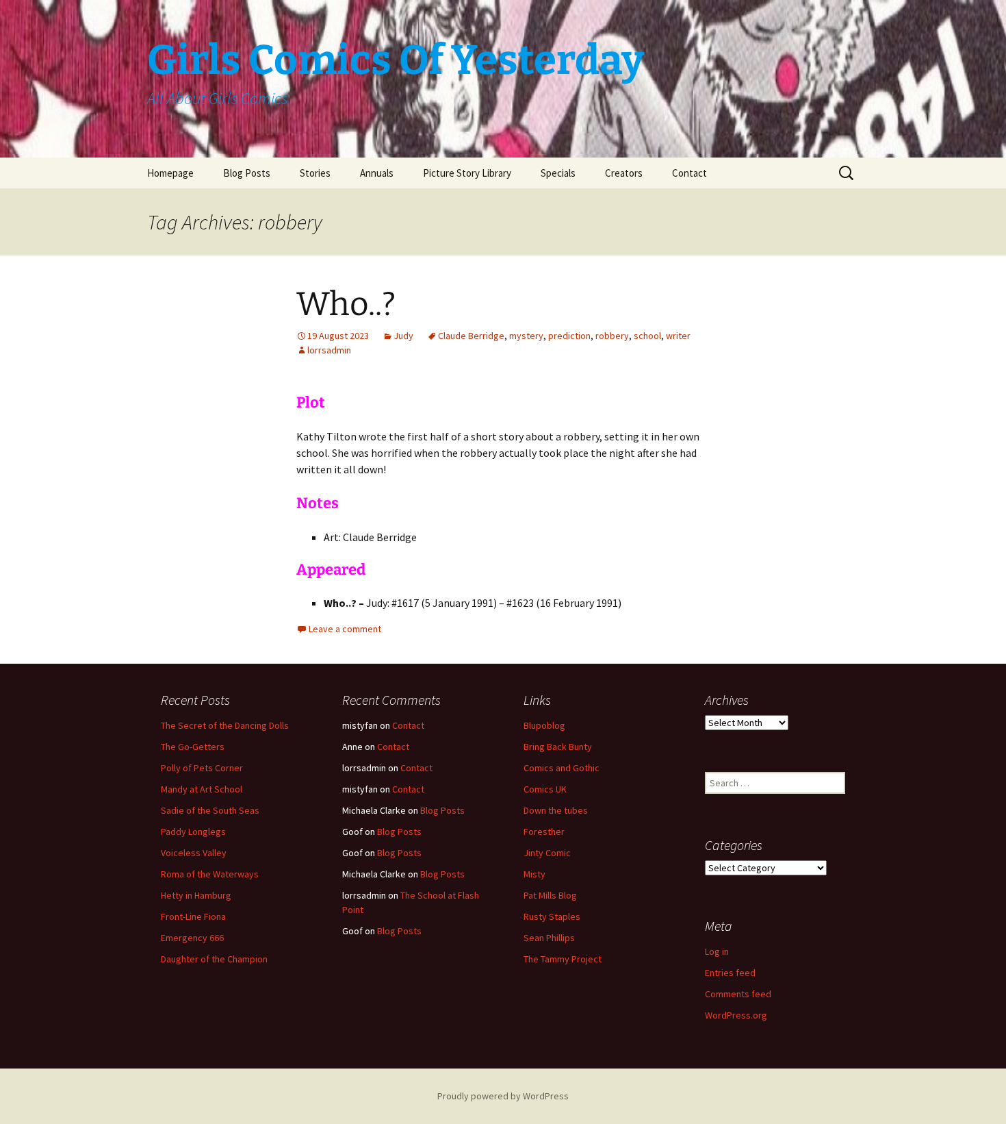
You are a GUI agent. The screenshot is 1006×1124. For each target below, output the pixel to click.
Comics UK (545, 789)
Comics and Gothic (561, 768)
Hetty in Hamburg (196, 895)
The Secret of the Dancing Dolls (225, 725)
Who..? (346, 304)
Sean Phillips (549, 938)
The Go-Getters (192, 746)
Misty (534, 874)
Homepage (170, 172)
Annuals (377, 172)
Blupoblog (544, 725)
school (647, 335)
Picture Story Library (467, 172)
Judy (403, 335)
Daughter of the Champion (214, 959)
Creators (624, 172)
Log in (717, 951)
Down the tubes (556, 810)
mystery (526, 335)
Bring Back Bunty (558, 746)
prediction (569, 335)
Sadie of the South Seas (210, 810)
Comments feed (738, 994)
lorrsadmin (329, 350)
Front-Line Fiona (193, 916)
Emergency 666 (192, 938)
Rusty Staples (552, 916)
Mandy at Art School (201, 789)
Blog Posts (246, 172)
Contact (689, 172)
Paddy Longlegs (193, 831)
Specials (558, 172)
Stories (315, 172)
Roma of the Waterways (210, 874)
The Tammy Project (563, 959)
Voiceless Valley (194, 853)
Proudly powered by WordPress (503, 1096)
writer (678, 335)
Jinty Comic (547, 853)
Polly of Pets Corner (202, 768)
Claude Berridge (471, 335)
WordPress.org (736, 1015)
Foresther (544, 831)
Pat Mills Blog (550, 895)
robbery (612, 335)
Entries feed (730, 972)
